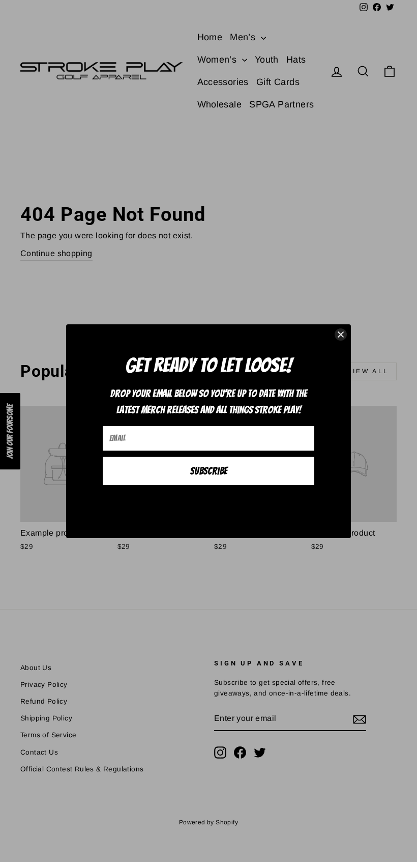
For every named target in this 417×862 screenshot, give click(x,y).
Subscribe (208, 471)
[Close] (341, 334)
